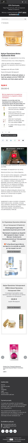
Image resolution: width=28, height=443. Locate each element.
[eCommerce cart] (22, 2)
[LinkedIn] (11, 140)
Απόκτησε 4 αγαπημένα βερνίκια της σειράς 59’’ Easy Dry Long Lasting (16, 120)
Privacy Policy (4, 393)
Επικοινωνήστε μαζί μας (7, 394)
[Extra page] (15, 431)
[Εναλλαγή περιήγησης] (25, 2)
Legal (2, 391)
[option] (14, 357)
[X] (7, 140)
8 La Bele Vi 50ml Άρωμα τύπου (16, 125)
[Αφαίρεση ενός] (2, 132)
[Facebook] (2, 140)
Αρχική (3, 384)
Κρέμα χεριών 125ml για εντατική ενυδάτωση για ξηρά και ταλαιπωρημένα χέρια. (16, 114)
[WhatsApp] (15, 140)
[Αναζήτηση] (25, 19)
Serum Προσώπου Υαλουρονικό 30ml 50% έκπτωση (16, 108)
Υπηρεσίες (4, 389)
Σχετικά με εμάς (5, 386)
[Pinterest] (19, 140)
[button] (2, 357)
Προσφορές (5, 23)
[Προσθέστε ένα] (9, 132)
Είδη (2, 388)
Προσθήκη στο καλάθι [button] (10, 135)
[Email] (23, 140)
